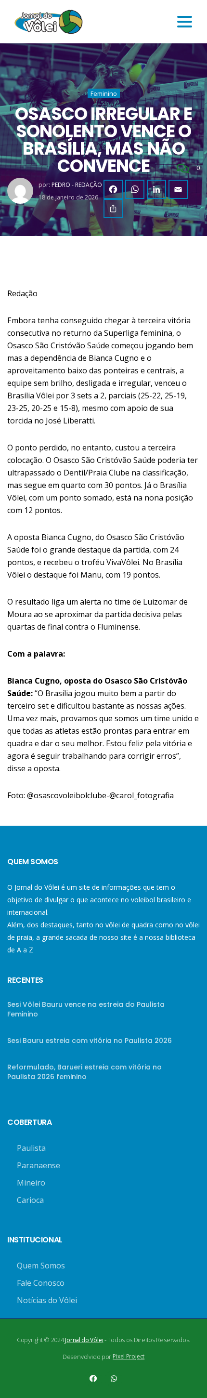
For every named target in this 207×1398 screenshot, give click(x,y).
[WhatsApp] (134, 189)
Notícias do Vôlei (47, 1300)
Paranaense (38, 1165)
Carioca (30, 1200)
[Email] (178, 189)
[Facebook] (113, 189)
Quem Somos (41, 1265)
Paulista (31, 1148)
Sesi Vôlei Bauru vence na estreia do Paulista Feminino (86, 1009)
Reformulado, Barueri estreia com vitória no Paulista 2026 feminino (84, 1071)
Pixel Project (128, 1356)
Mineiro (31, 1182)
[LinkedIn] (156, 189)
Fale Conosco (41, 1283)
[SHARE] (113, 208)
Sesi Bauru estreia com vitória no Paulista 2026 (89, 1040)
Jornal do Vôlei (84, 1340)
